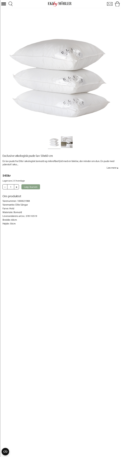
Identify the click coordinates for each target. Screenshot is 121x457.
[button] (3, 4)
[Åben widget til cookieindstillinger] (5, 451)
